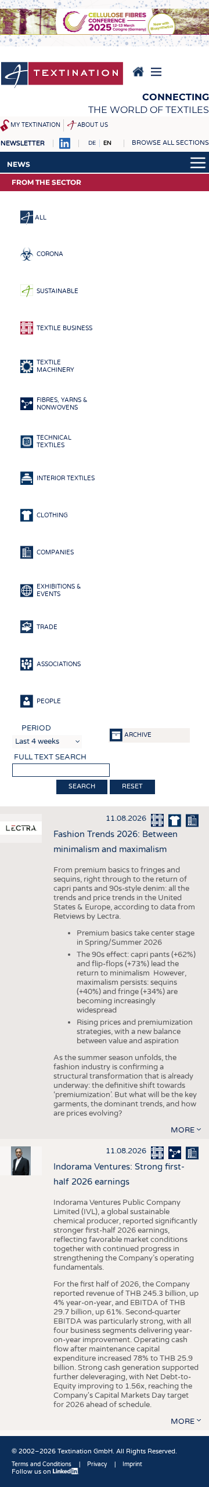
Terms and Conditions (41, 1464)
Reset (132, 786)
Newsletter (23, 143)
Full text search (50, 757)
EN (107, 143)
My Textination (35, 125)
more (182, 1130)
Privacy (97, 1464)
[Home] (62, 76)
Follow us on (32, 1471)
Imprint (132, 1464)
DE (92, 143)
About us (92, 125)
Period (36, 728)
